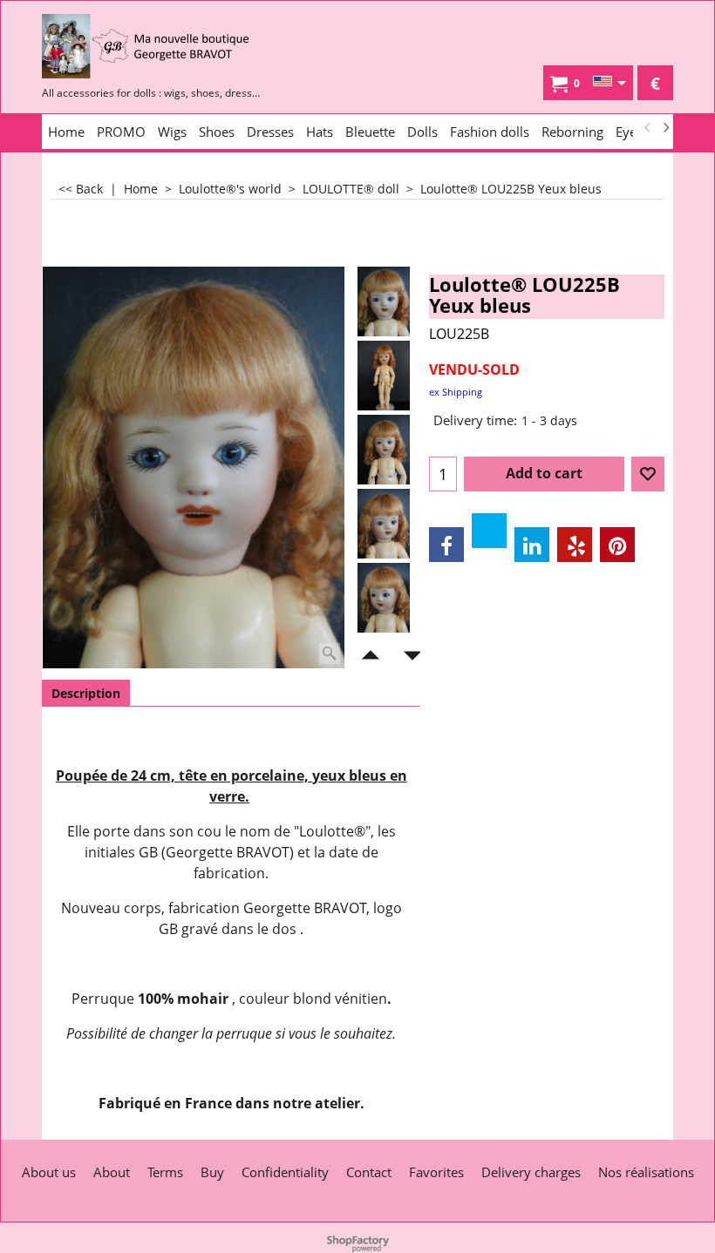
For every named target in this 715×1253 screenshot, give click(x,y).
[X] (489, 530)
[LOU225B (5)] (383, 598)
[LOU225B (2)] (383, 449)
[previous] (648, 128)
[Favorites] (647, 474)
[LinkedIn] (531, 544)
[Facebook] (446, 544)
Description (85, 693)
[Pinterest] (617, 544)
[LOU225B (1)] (383, 375)
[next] (665, 128)
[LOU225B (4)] (383, 524)
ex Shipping (455, 391)
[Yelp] (574, 544)
